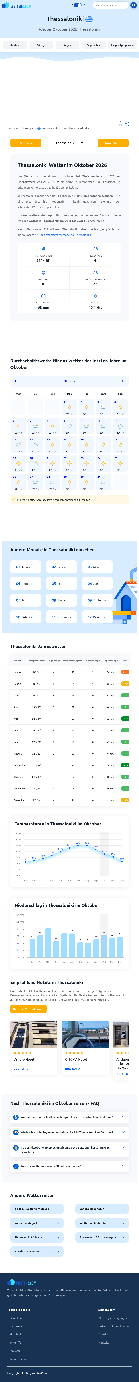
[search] (133, 5)
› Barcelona (15, 1318)
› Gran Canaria (17, 1359)
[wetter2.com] (16, 5)
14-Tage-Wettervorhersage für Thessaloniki (63, 234)
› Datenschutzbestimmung (114, 1326)
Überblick (15, 45)
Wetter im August (26, 1223)
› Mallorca (15, 1350)
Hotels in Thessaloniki (27, 1009)
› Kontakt (103, 1342)
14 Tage (41, 45)
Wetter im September (94, 1223)
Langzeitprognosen (122, 45)
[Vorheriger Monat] (16, 381)
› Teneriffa (15, 1342)
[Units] (78, 5)
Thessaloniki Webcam (28, 1237)
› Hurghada (15, 1334)
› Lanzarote (15, 1326)
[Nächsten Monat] (122, 381)
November (112, 143)
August (67, 45)
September (93, 45)
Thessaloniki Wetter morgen (98, 1237)
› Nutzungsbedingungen (113, 1318)
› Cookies (103, 1334)
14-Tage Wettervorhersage (32, 1209)
